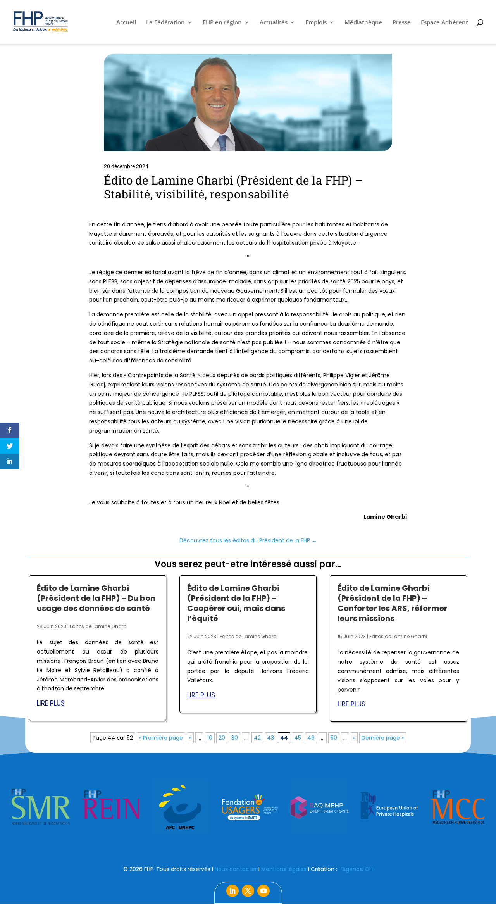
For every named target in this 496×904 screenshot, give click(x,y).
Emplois (316, 22)
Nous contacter (236, 869)
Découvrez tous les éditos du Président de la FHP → (248, 540)
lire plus (51, 703)
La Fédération (165, 22)
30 (234, 738)
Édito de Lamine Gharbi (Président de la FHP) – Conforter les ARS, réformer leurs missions (393, 603)
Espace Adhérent (444, 22)
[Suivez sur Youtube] (263, 891)
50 (334, 738)
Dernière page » (383, 738)
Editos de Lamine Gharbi (98, 626)
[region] (248, 807)
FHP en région (222, 22)
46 (311, 738)
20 (222, 738)
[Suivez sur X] (248, 891)
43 (270, 738)
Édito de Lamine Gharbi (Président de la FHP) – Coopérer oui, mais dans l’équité (236, 603)
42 (257, 738)
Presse (402, 22)
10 (209, 738)
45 (297, 738)
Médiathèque (363, 22)
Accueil (126, 22)
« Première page (161, 738)
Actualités (274, 22)
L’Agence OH (356, 869)
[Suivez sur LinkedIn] (232, 891)
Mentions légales (284, 869)
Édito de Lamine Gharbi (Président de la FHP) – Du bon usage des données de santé (96, 598)
